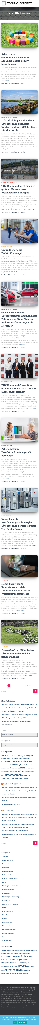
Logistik (4, 907)
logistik (25, 765)
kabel (9, 765)
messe (13, 768)
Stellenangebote (7, 940)
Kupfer (19, 765)
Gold (23, 761)
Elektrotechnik (6, 516)
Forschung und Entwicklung (10, 897)
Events (4, 882)
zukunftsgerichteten (21, 778)
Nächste (27, 685)
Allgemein (4, 580)
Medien (4, 918)
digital (28, 758)
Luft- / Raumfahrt (7, 911)
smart (15, 771)
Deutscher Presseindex (12, 784)
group (26, 761)
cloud (8, 758)
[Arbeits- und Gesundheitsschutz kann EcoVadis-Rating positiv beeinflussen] (19, 35)
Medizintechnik (7, 922)
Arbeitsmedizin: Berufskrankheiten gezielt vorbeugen (16, 452)
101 (21, 685)
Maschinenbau (6, 915)
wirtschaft (25, 775)
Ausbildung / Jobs (6, 51)
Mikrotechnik (6, 926)
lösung (28, 765)
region (27, 768)
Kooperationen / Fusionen (10, 904)
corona (16, 758)
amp (20, 756)
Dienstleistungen (6, 246)
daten (20, 758)
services (12, 771)
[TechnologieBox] (17, 3)
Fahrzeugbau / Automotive (9, 117)
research (31, 768)
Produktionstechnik (8, 933)
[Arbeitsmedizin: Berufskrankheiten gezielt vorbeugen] (19, 430)
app (23, 756)
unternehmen (13, 775)
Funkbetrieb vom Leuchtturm (11, 804)
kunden (13, 764)
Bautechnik (5, 864)
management (6, 768)
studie (28, 771)
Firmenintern (6, 893)
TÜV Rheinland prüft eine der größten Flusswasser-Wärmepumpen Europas (18, 189)
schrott (3, 771)
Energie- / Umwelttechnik (9, 183)
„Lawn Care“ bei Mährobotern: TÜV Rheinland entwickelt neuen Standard (18, 653)
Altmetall (9, 756)
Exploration (16, 761)
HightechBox (8, 810)
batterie (35, 756)
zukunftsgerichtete (7, 778)
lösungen (33, 765)
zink (29, 775)
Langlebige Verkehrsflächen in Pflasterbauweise (17, 721)
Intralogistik (6, 900)
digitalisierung (7, 761)
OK (15, 1022)
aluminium (14, 756)
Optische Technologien (9, 929)
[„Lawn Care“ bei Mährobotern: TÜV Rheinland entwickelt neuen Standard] (19, 631)
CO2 (12, 758)
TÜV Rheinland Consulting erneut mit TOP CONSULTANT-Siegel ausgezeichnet (18, 388)
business (3, 758)
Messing (17, 768)
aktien (3, 756)
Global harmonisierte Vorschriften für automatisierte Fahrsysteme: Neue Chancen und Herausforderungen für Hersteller (19, 319)
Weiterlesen (22, 1022)
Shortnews (5, 937)
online (22, 768)
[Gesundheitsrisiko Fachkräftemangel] (19, 231)
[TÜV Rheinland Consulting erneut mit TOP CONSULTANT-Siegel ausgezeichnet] (19, 366)
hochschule (4, 765)
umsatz (3, 775)
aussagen (28, 755)
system (32, 771)
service (7, 771)
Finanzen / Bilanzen (8, 889)
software (22, 771)
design (24, 758)
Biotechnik (5, 867)
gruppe (30, 761)
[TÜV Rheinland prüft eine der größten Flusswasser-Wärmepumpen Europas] (19, 169)
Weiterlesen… (6, 80)
